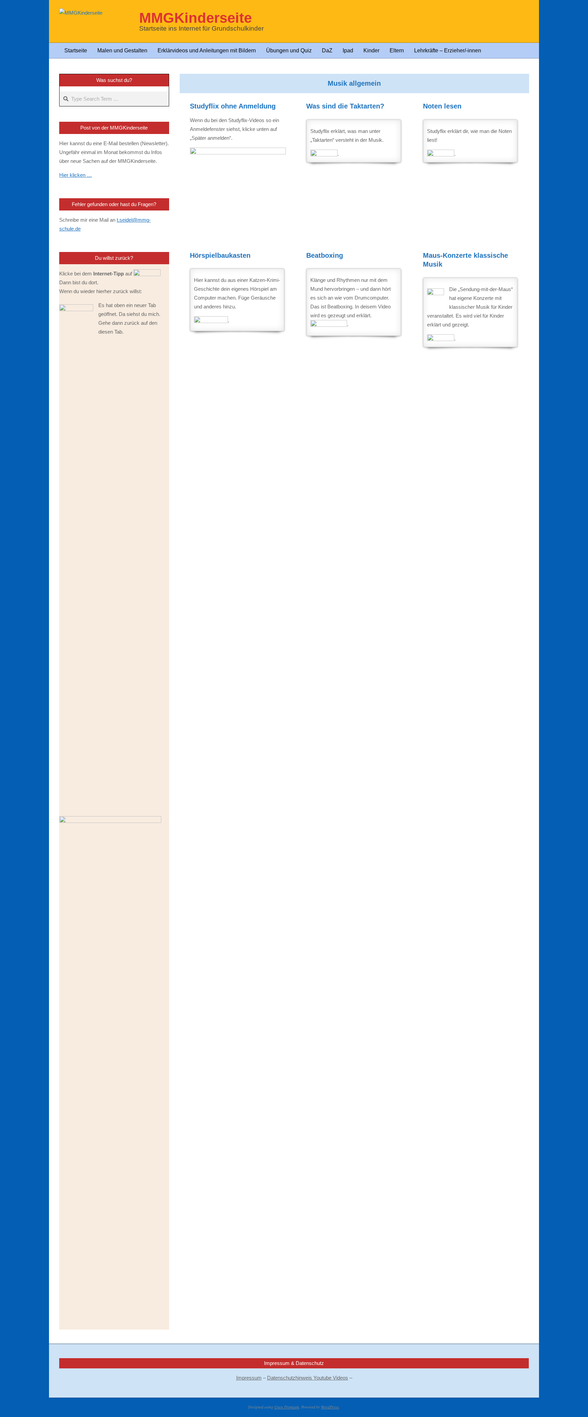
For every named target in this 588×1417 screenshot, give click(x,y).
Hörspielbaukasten (220, 255)
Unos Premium (286, 1407)
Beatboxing (324, 255)
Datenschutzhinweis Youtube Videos (307, 1378)
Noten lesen (442, 106)
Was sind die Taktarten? (345, 106)
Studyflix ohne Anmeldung (233, 106)
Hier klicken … (75, 175)
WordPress (330, 1407)
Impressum (249, 1378)
